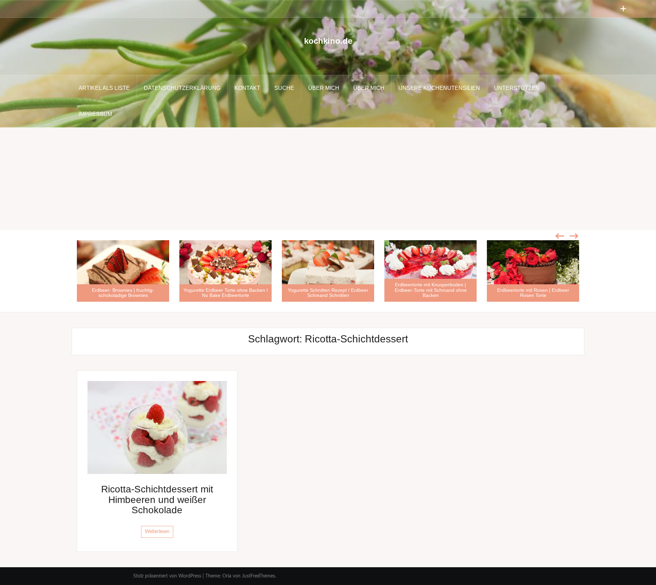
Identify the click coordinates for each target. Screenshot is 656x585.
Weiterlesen (157, 531)
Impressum (95, 114)
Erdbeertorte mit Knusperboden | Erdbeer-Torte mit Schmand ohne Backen (431, 290)
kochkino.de (328, 40)
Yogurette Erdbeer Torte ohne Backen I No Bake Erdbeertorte (225, 292)
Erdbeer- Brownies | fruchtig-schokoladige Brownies (123, 292)
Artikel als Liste (104, 88)
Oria (226, 576)
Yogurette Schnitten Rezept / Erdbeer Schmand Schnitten (328, 292)
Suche (284, 88)
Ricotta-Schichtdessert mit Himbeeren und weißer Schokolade (157, 500)
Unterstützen (516, 88)
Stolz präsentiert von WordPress (167, 576)
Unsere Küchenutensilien (439, 88)
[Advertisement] (328, 179)
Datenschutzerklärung (182, 88)
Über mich (323, 88)
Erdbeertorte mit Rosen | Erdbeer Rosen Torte (533, 292)
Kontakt (247, 88)
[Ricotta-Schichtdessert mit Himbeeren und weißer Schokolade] (157, 427)
